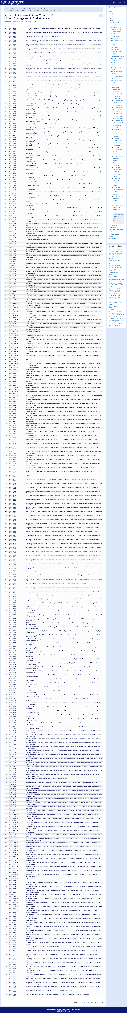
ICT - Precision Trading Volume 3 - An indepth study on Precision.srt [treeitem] (118, 151)
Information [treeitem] (113, 238)
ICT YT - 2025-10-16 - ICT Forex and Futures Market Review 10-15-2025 (116, 277)
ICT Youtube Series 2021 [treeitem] (117, 68)
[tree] (116, 126)
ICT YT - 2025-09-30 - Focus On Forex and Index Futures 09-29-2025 (116, 323)
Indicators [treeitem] (113, 20)
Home (111, 258)
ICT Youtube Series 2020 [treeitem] (117, 64)
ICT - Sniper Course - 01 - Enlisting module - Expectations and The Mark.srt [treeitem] (118, 161)
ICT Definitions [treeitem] (116, 38)
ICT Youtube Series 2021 (116, 249)
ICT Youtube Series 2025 (116, 265)
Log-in (113, 2)
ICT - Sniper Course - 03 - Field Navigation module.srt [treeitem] (118, 182)
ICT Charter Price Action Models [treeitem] (116, 35)
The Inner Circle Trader (28, 8)
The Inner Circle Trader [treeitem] (117, 22)
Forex (14, 8)
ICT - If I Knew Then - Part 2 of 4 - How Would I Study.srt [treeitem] (118, 109)
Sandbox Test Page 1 (115, 260)
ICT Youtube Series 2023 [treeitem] (117, 77)
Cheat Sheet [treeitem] (114, 18)
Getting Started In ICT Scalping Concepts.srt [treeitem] (117, 96)
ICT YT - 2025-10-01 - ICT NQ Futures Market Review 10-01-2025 (115, 295)
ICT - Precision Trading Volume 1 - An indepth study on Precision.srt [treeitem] (118, 133)
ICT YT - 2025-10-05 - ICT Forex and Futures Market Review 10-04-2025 (116, 318)
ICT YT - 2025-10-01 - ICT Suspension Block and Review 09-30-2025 (116, 307)
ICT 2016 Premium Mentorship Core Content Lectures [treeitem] (117, 29)
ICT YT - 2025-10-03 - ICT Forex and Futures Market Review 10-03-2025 (116, 313)
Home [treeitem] (111, 236)
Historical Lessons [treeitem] (116, 25)
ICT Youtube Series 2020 (116, 267)
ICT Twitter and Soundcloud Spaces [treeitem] (117, 50)
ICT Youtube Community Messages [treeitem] (118, 55)
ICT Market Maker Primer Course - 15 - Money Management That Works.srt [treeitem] (118, 218)
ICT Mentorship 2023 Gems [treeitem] (117, 41)
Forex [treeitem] (111, 16)
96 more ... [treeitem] (116, 225)
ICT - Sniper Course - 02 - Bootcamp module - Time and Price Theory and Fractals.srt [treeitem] (118, 172)
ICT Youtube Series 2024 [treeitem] (117, 82)
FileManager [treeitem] (113, 14)
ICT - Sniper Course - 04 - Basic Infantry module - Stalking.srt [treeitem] (118, 191)
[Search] (120, 2)
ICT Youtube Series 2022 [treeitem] (117, 73)
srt (42, 8)
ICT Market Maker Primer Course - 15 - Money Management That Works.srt (34, 10)
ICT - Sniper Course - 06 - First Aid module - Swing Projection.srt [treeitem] (118, 209)
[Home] (6, 8)
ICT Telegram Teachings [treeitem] (115, 46)
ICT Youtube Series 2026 (116, 253)
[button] (107, 506)
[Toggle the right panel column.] (126, 8)
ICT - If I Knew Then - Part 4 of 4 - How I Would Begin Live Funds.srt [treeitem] (118, 124)
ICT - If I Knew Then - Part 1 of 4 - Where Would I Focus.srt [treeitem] (118, 103)
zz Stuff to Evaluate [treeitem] (115, 234)
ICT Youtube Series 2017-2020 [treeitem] (117, 59)
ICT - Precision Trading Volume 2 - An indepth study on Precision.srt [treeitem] (118, 142)
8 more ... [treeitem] (114, 227)
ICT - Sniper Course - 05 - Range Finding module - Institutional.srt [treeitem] (118, 200)
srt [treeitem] (113, 85)
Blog (110, 263)
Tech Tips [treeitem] (112, 240)
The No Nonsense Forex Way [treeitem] (117, 231)
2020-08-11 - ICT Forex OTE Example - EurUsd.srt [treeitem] (118, 89)
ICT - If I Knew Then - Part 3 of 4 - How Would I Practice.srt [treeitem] (118, 116)
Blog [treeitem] (111, 11)
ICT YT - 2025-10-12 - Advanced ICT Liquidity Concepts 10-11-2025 (115, 290)
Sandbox (111, 262)
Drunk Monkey (18, 21)
